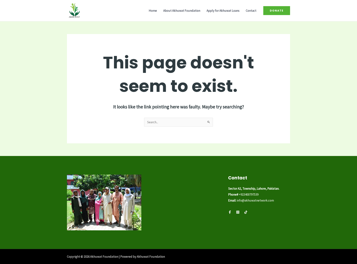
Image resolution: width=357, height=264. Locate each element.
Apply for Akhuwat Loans (223, 11)
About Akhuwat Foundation (181, 11)
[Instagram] (237, 212)
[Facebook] (229, 212)
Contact (251, 11)
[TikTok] (245, 212)
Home (153, 11)
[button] (276, 10)
